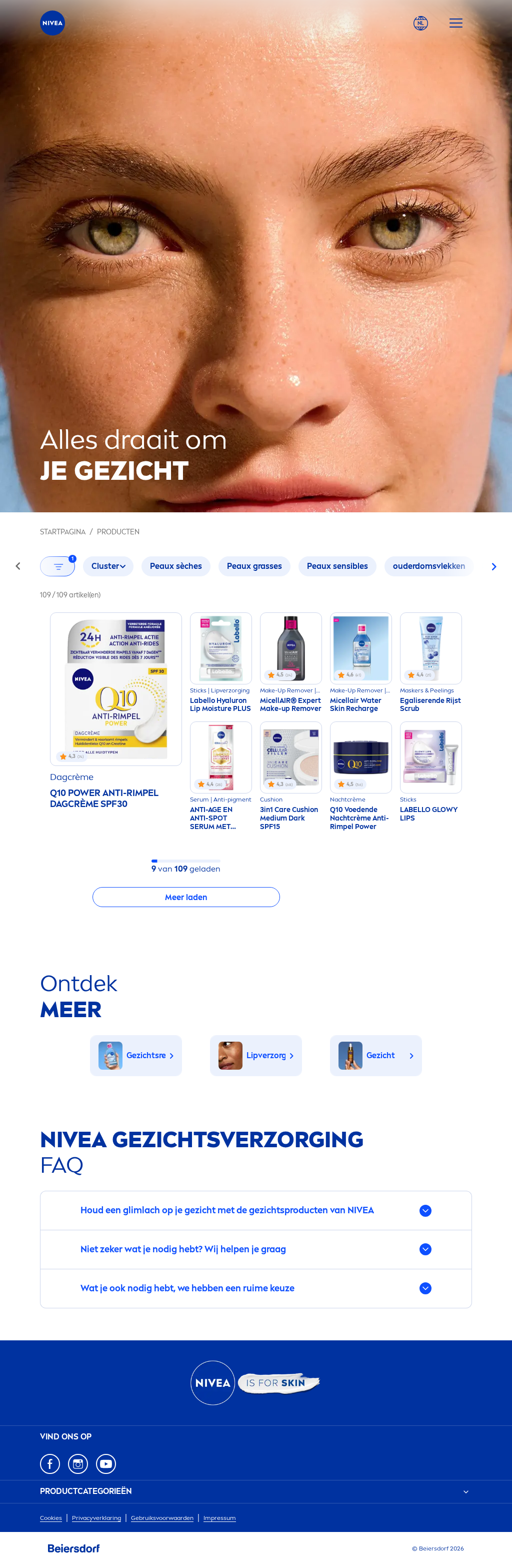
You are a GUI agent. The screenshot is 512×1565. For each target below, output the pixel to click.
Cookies (51, 1517)
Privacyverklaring (96, 1517)
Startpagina (63, 532)
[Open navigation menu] (456, 23)
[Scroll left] (18, 566)
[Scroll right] (494, 566)
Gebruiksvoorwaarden (162, 1517)
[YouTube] (106, 1464)
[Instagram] (78, 1464)
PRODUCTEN (118, 532)
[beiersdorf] (74, 1548)
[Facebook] (50, 1464)
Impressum (220, 1517)
